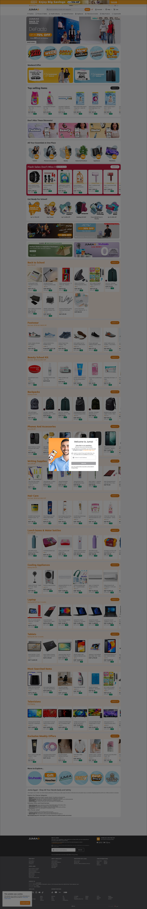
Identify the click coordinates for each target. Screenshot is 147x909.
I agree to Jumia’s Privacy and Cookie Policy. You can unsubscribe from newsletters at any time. (84, 454)
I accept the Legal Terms (89, 450)
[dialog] (73, 454)
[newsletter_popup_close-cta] (96, 440)
